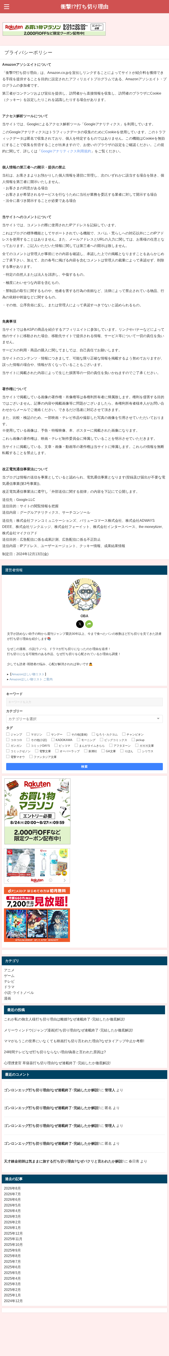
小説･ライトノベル (19, 993)
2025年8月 (12, 1256)
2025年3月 (12, 1284)
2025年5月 (12, 1273)
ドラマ (9, 987)
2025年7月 (12, 1261)
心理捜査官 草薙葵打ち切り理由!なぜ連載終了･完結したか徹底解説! (57, 1063)
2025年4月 (12, 1278)
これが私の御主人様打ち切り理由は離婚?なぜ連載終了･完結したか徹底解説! (64, 1019)
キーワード (14, 694)
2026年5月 (12, 1205)
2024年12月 (13, 1301)
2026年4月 (12, 1211)
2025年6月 (12, 1267)
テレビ (9, 981)
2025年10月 (13, 1244)
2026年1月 (12, 1228)
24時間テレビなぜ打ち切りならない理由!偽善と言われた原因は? (55, 1052)
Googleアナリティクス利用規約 (66, 151)
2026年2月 (12, 1222)
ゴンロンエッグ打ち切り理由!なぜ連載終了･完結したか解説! (51, 1090)
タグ (9, 728)
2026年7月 (12, 1194)
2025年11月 (13, 1239)
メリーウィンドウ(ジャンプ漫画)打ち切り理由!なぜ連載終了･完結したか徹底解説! (68, 1030)
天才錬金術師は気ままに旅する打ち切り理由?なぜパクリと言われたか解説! (63, 1161)
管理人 (110, 1090)
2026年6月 (12, 1199)
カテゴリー (14, 711)
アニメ (9, 970)
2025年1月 (12, 1295)
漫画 (7, 998)
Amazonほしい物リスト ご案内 (31, 679)
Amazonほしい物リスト (28, 674)
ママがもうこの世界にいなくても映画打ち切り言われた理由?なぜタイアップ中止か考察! (74, 1041)
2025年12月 (13, 1233)
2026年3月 (12, 1216)
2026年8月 (12, 1188)
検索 (84, 766)
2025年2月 (12, 1290)
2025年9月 (12, 1250)
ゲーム (9, 976)
